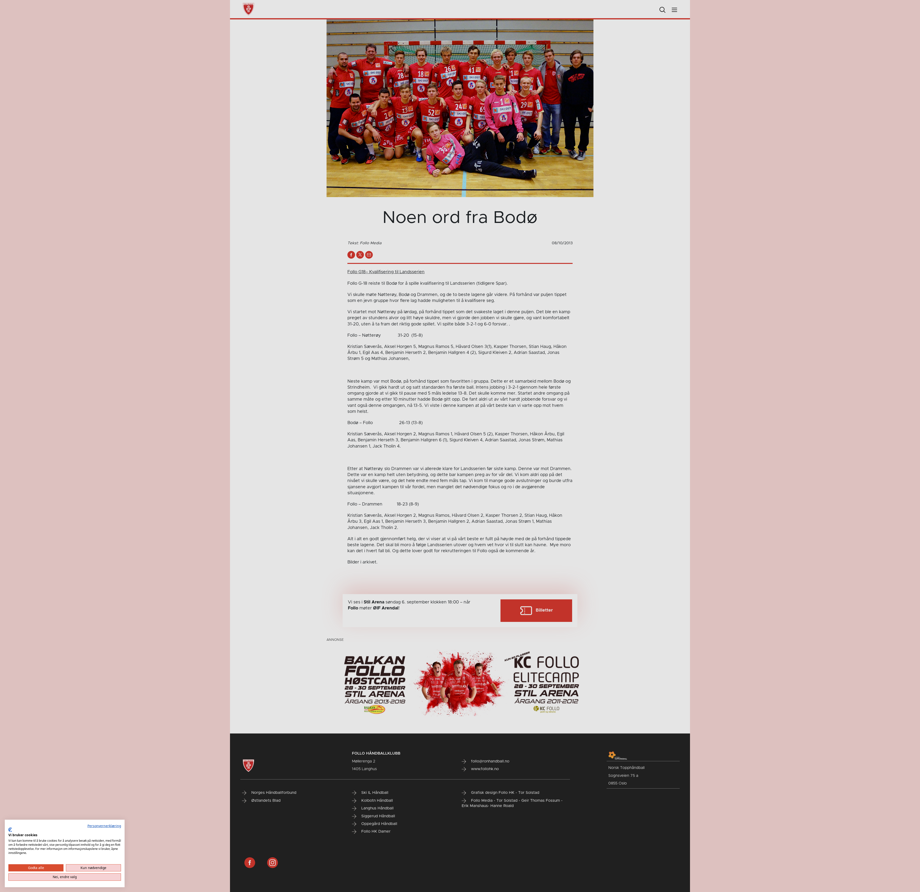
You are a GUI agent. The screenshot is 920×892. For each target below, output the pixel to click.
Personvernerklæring (104, 826)
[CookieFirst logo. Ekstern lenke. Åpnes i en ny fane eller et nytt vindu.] (10, 830)
